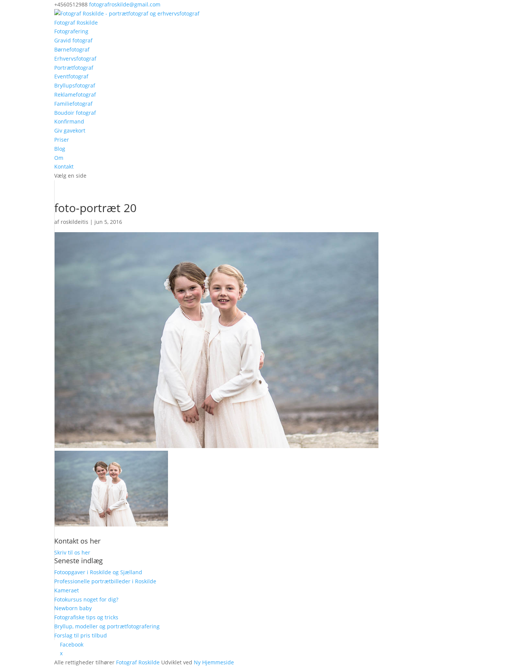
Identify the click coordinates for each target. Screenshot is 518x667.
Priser (61, 139)
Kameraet (66, 590)
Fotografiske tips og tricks (86, 617)
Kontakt (64, 166)
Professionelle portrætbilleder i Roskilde (105, 581)
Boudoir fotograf (75, 112)
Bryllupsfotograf (74, 85)
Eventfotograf (71, 76)
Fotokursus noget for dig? (86, 599)
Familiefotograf (73, 103)
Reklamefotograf (75, 94)
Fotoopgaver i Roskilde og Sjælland (98, 572)
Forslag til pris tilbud (80, 635)
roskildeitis (74, 221)
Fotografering (71, 31)
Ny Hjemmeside (214, 662)
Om (58, 157)
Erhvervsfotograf (75, 58)
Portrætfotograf (73, 67)
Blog (59, 148)
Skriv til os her (72, 552)
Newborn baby (73, 608)
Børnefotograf (71, 49)
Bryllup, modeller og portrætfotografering (107, 626)
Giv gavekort (69, 130)
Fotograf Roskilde (76, 22)
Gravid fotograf (73, 40)
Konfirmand (69, 121)
